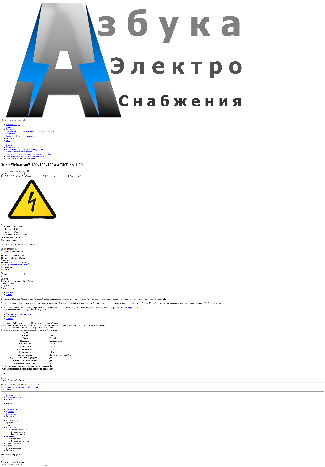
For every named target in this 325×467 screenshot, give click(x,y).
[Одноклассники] (5, 249)
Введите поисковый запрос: (13, 462)
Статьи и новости (13, 397)
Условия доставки (14, 131)
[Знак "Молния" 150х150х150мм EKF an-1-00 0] (31, 219)
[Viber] (10, 249)
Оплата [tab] (9, 294)
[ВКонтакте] (2, 249)
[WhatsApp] (13, 249)
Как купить (11, 129)
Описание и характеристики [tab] (18, 314)
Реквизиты (10, 136)
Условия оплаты (29, 131)
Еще (8, 141)
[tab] (12, 316)
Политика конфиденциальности (15, 387)
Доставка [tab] (10, 292)
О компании (11, 409)
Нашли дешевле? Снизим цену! (14, 265)
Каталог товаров (13, 125)
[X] (8, 249)
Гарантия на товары (45, 131)
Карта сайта (34, 387)
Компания (10, 134)
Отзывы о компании (25, 136)
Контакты (10, 138)
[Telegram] (16, 249)
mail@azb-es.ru (132, 307)
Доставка (10, 412)
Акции (9, 127)
